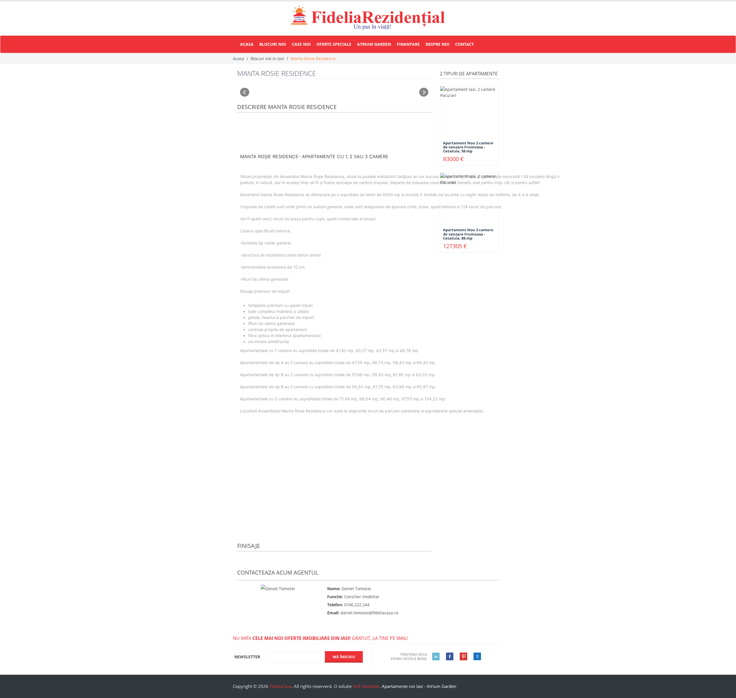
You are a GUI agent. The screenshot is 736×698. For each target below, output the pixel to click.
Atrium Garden (374, 44)
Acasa (247, 44)
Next (423, 92)
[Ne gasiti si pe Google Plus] (474, 656)
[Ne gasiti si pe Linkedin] (433, 656)
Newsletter (247, 656)
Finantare (408, 44)
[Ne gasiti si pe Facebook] (447, 656)
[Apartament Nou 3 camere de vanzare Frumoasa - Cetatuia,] (469, 197)
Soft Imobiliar (366, 686)
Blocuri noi (272, 44)
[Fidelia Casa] (368, 18)
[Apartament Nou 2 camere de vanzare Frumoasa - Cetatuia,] (469, 110)
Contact (464, 44)
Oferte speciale (334, 44)
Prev (244, 92)
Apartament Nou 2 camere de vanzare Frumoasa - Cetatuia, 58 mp (468, 147)
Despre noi (437, 44)
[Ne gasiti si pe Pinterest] (461, 656)
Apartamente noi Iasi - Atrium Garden (419, 686)
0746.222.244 (356, 604)
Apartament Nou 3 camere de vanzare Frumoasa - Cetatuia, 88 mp (468, 234)
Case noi (301, 44)
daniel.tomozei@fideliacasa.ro (369, 612)
